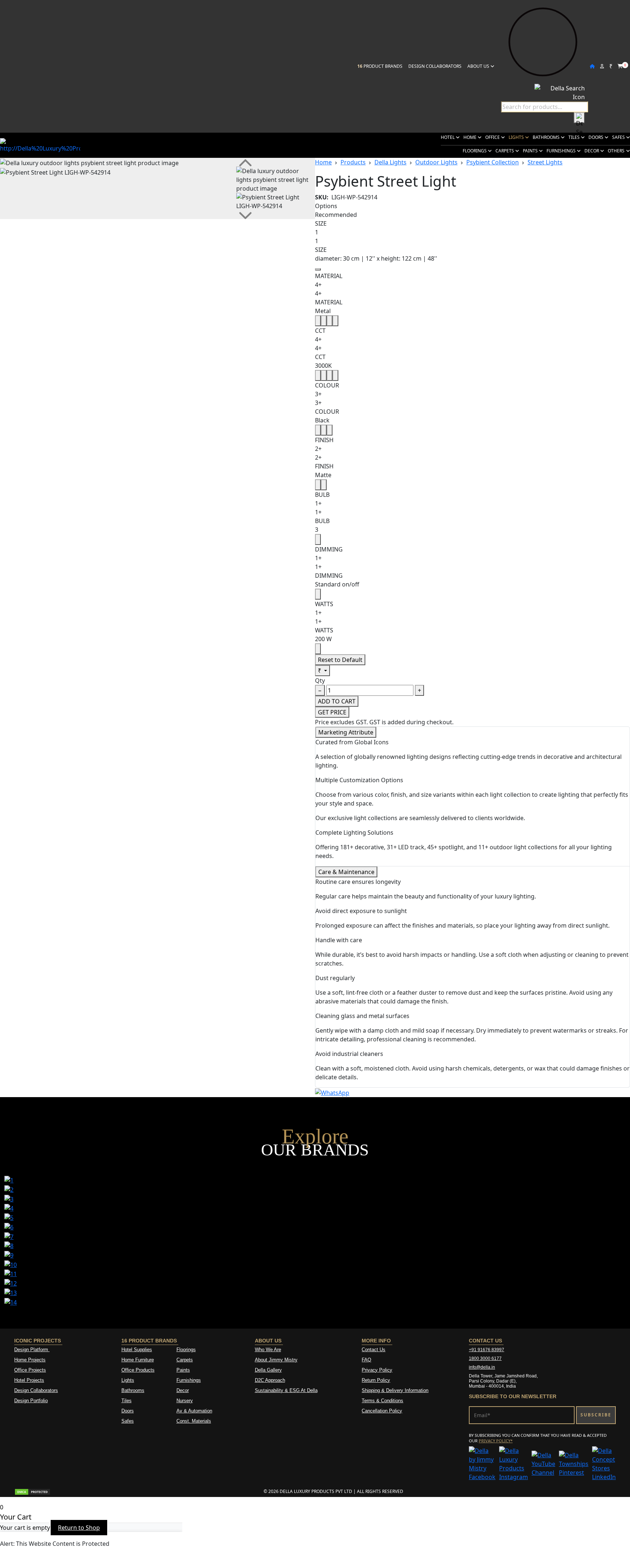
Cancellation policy (382, 1411)
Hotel (448, 137)
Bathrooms (547, 137)
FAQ (366, 1359)
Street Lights (545, 162)
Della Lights (390, 162)
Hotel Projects (29, 1380)
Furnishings (562, 151)
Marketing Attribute (345, 732)
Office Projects (30, 1370)
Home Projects (30, 1359)
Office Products (138, 1370)
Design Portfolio (31, 1400)
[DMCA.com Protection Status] (32, 1491)
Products (353, 162)
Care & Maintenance (346, 872)
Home (470, 137)
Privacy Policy (377, 1370)
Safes (619, 137)
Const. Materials (193, 1421)
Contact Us (373, 1349)
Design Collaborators (435, 66)
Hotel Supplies (136, 1349)
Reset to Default (340, 660)
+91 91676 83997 (486, 1349)
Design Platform (32, 1349)
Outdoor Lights (436, 162)
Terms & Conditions (382, 1400)
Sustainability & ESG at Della (286, 1390)
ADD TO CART (336, 701)
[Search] (579, 117)
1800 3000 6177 (485, 1358)
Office (493, 137)
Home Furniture (137, 1359)
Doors (596, 137)
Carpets (505, 151)
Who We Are (268, 1349)
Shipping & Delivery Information (395, 1390)
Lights (517, 137)
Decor (592, 151)
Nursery (184, 1400)
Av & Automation (194, 1411)
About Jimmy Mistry (276, 1359)
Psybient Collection (492, 162)
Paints (531, 151)
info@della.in (482, 1367)
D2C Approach (270, 1380)
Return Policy (376, 1380)
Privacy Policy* (496, 1440)
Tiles (574, 137)
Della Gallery (268, 1370)
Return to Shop (79, 1528)
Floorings (475, 151)
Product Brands (379, 66)
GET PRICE (332, 712)
